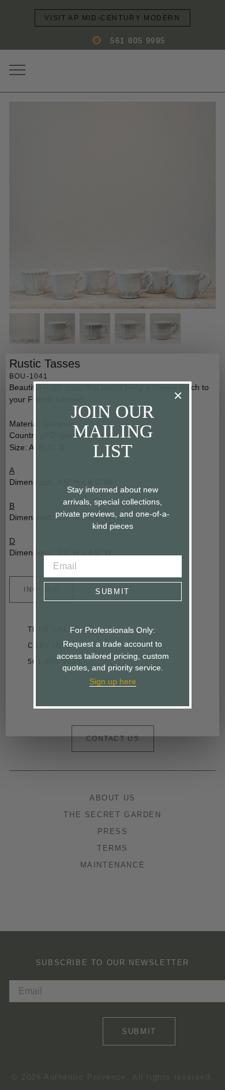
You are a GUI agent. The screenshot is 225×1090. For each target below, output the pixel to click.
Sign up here (112, 681)
